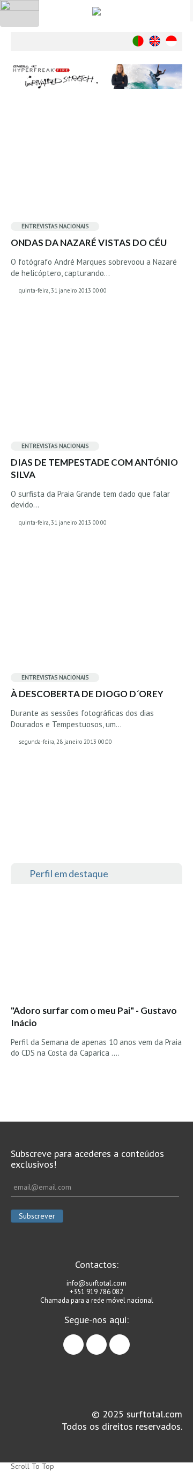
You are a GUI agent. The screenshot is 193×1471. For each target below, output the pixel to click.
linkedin (129, 1339)
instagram (106, 1339)
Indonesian (171, 41)
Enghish (154, 41)
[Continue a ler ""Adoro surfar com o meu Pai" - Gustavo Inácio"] (90, 947)
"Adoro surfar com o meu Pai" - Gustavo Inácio (94, 1016)
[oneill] (96, 76)
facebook (83, 1339)
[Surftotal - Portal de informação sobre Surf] (96, 11)
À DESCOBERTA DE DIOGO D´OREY (87, 693)
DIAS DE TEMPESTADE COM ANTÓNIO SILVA (94, 468)
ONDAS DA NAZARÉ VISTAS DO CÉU (89, 242)
